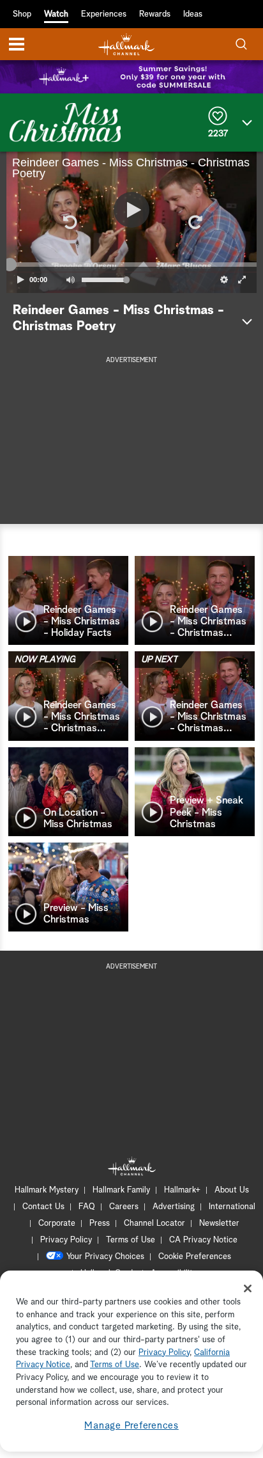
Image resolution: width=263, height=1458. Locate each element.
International (232, 1207)
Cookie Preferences (194, 1257)
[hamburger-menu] (16, 44)
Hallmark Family (121, 1190)
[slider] (131, 264)
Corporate (56, 1223)
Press (99, 1223)
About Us (231, 1190)
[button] (69, 222)
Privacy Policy (66, 1240)
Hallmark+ (182, 1190)
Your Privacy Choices (105, 1257)
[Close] (248, 1288)
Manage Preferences (131, 1425)
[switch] (70, 279)
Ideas (192, 14)
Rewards (154, 14)
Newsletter (219, 1223)
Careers (124, 1207)
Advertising (174, 1207)
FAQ (87, 1207)
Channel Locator (154, 1223)
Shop (22, 14)
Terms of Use (130, 1240)
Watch (56, 14)
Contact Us (43, 1207)
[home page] (126, 44)
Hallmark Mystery (47, 1190)
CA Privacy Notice (203, 1240)
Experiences (103, 14)
